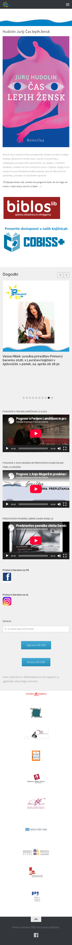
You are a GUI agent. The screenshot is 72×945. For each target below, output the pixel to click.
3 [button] (30, 398)
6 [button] (39, 398)
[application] (36, 433)
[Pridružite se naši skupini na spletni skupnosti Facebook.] (36, 935)
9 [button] (49, 398)
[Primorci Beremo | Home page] (7, 4)
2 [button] (27, 398)
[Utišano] (59, 448)
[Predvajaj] (7, 448)
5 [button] (36, 398)
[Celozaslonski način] (65, 448)
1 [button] (24, 398)
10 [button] (52, 398)
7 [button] (42, 398)
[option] (36, 324)
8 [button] (46, 398)
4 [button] (33, 398)
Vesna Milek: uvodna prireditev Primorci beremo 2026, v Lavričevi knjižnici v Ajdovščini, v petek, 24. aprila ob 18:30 (33, 360)
